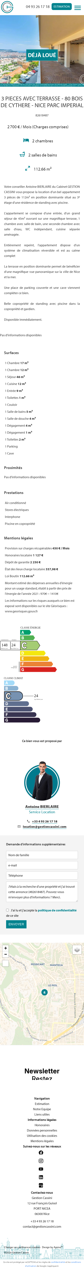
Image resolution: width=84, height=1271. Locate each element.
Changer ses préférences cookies (22, 1247)
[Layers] (77, 949)
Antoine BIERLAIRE (42, 809)
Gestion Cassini (42, 1198)
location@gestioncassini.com (44, 826)
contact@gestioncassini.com (42, 1226)
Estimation (62, 6)
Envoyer (16, 924)
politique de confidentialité (57, 910)
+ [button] (5, 948)
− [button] (5, 954)
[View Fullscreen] (5, 963)
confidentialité (58, 1262)
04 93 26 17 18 (38, 6)
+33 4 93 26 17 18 (44, 821)
